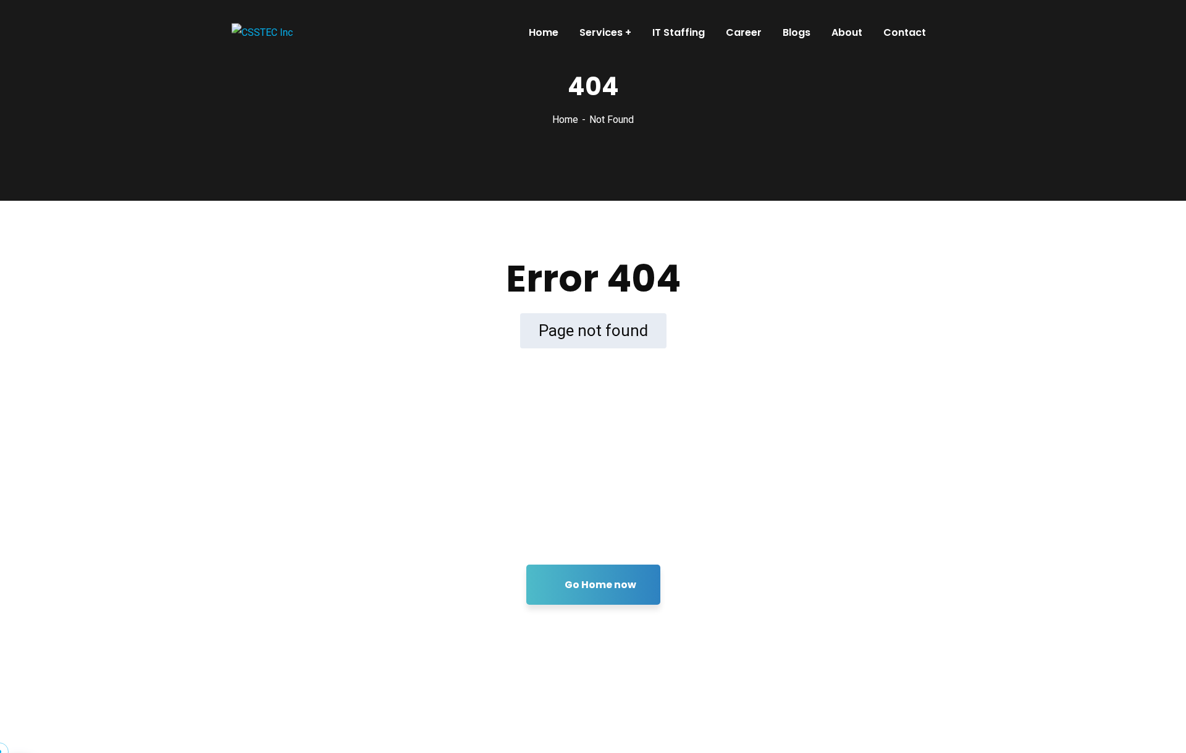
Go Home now (599, 585)
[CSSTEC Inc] (262, 32)
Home (565, 119)
